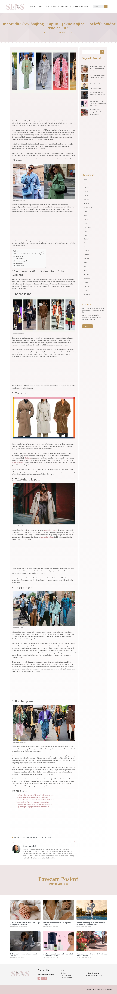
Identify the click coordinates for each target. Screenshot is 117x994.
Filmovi (86, 188)
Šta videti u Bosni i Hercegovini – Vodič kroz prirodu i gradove (97, 112)
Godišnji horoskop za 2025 (93, 975)
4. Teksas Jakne (18, 263)
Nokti (85, 235)
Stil (40, 7)
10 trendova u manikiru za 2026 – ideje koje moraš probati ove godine (97, 69)
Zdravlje (64, 7)
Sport (86, 263)
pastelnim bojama (47, 537)
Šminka (86, 259)
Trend (49, 837)
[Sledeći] (60, 841)
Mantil (36, 837)
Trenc (45, 837)
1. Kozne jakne (18, 256)
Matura (86, 223)
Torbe (86, 270)
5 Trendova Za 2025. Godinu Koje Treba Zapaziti (29, 254)
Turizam (86, 274)
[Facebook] (45, 978)
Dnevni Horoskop (76, 7)
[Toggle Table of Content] (42, 251)
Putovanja (55, 7)
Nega (85, 290)
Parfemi (86, 247)
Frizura (86, 192)
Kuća (85, 215)
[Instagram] (39, 978)
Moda (41, 837)
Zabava (86, 282)
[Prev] (28, 841)
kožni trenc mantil (18, 462)
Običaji (86, 239)
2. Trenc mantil (19, 258)
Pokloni (86, 251)
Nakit (85, 231)
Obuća (86, 243)
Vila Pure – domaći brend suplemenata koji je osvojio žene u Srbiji (98, 103)
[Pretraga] (105, 6)
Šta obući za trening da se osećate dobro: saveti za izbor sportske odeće (97, 86)
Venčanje (87, 278)
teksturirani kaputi (50, 530)
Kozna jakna (30, 837)
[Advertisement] (44, 107)
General (86, 196)
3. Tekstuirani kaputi (20, 261)
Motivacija (87, 227)
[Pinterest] (42, 978)
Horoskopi (87, 203)
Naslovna (34, 7)
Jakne (68, 33)
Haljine (86, 200)
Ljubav (46, 7)
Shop (86, 7)
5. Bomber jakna (19, 266)
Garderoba (17, 837)
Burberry (28, 458)
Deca (85, 184)
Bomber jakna (16, 756)
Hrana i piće (88, 207)
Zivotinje (87, 294)
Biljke (86, 180)
